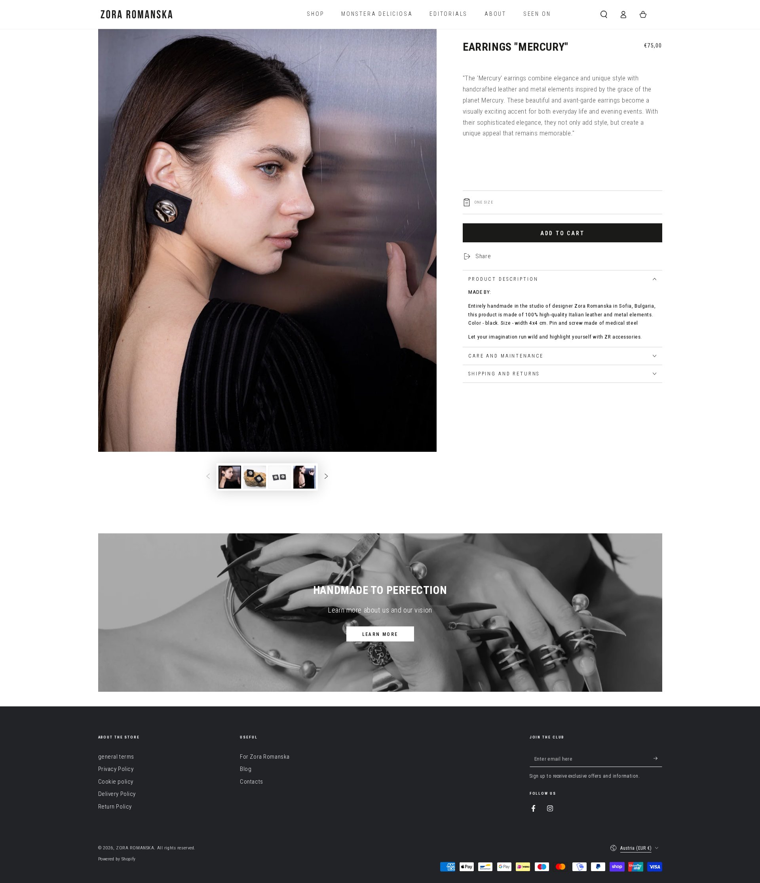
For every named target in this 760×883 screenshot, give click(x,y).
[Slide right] (326, 477)
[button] (604, 14)
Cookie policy (115, 781)
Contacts (251, 781)
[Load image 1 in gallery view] (229, 477)
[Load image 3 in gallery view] (279, 477)
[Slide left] (208, 477)
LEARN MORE (380, 634)
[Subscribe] (658, 758)
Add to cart (562, 233)
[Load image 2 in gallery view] (254, 477)
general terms (116, 756)
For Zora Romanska (265, 756)
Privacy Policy (116, 769)
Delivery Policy (117, 793)
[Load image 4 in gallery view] (304, 477)
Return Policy (115, 806)
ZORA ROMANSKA (135, 848)
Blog (245, 769)
